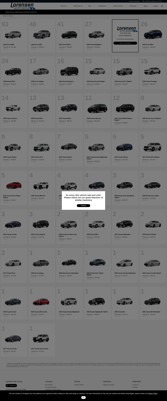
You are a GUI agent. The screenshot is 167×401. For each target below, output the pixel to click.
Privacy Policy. (153, 393)
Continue (83, 205)
